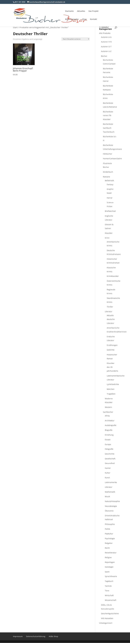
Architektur (109, 420)
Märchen (110, 389)
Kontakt (93, 19)
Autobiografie (110, 425)
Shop (84, 19)
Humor (108, 468)
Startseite (69, 11)
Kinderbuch (108, 172)
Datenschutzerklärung (35, 636)
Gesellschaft (110, 458)
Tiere (107, 590)
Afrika (107, 416)
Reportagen (110, 562)
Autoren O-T (106, 46)
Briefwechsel (110, 211)
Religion (108, 557)
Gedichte (110, 350)
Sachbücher (108, 412)
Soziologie (109, 567)
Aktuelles (81, 11)
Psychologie (110, 538)
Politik (107, 529)
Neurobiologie (111, 506)
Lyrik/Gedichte (113, 384)
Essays (107, 439)
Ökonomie (109, 511)
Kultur (107, 473)
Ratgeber (109, 543)
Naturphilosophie (112, 501)
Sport (107, 571)
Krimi (107, 238)
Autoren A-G (106, 37)
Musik (107, 496)
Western (108, 407)
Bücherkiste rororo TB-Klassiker (108, 115)
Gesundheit (110, 463)
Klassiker (108, 233)
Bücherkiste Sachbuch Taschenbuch (108, 128)
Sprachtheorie (111, 576)
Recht (107, 548)
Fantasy (110, 184)
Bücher (104, 56)
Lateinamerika (111, 482)
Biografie (108, 430)
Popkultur (109, 533)
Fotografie (109, 449)
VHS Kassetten (107, 618)
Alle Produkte (104, 33)
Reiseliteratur (110, 552)
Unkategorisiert (105, 623)
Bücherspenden (72, 19)
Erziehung (109, 435)
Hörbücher (107, 154)
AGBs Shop (53, 636)
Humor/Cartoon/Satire (112, 158)
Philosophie (110, 524)
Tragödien (111, 394)
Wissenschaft (110, 600)
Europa (108, 444)
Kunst (107, 477)
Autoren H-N (106, 42)
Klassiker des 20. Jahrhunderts (112, 367)
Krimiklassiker (113, 276)
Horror (109, 198)
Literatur (108, 311)
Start (15, 27)
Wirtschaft (109, 595)
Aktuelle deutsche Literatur (111, 319)
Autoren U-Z (106, 51)
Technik (108, 586)
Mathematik (110, 492)
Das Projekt (93, 11)
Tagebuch (109, 581)
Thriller (110, 307)
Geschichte (109, 454)
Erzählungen (112, 345)
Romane (106, 177)
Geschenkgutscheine (110, 613)
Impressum (18, 636)
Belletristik (109, 180)
